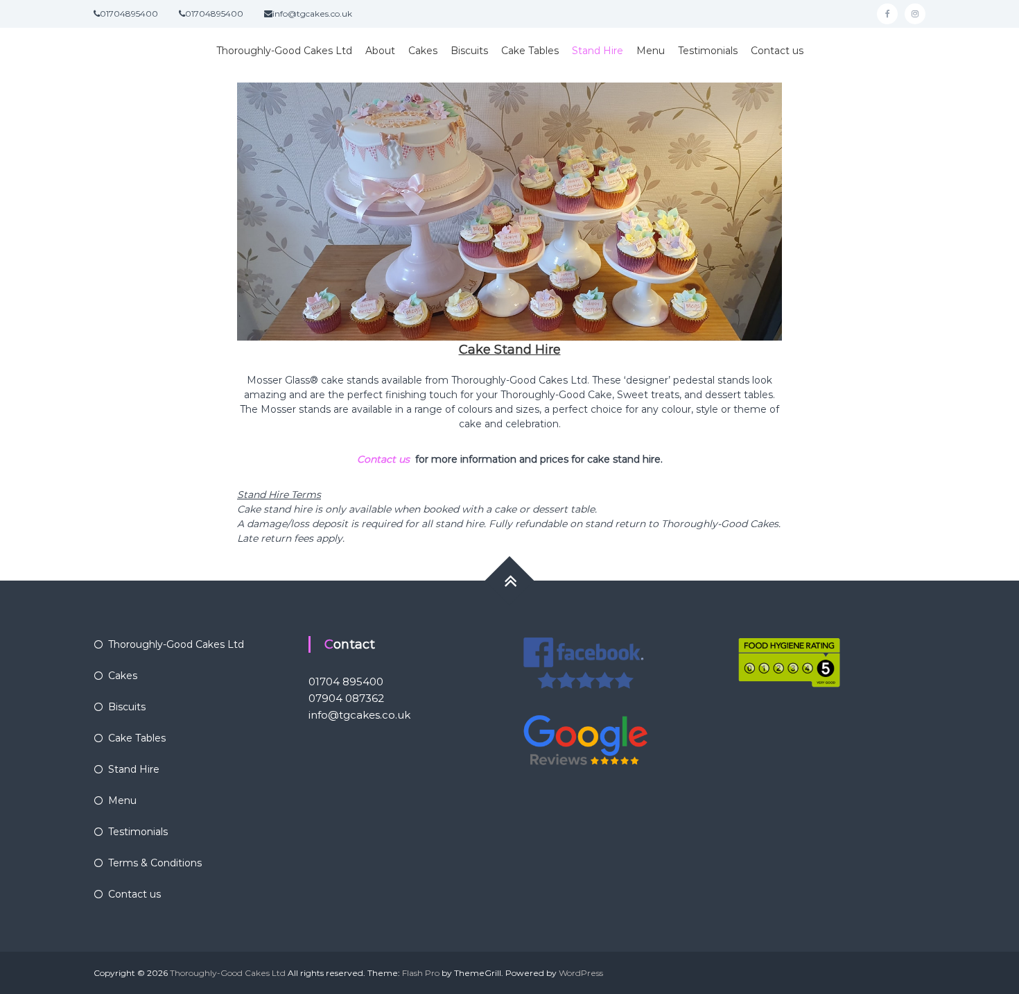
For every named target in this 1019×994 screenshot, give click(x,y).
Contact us (777, 50)
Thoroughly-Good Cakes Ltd (284, 50)
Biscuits (469, 50)
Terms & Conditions (155, 863)
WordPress (581, 973)
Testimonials (708, 50)
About (380, 50)
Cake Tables (530, 50)
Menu (650, 50)
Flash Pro (420, 973)
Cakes (422, 50)
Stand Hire (597, 50)
